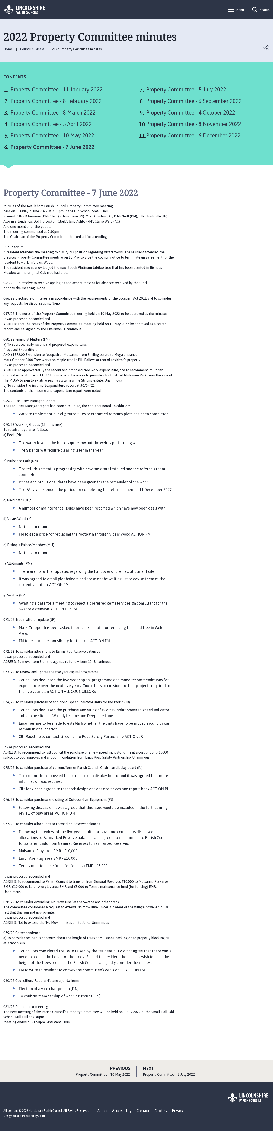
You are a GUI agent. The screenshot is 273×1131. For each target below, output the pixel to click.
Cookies (160, 1111)
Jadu (41, 1116)
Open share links (266, 47)
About (102, 1111)
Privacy (177, 1111)
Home (8, 49)
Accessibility (121, 1111)
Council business (32, 49)
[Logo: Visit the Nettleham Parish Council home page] (24, 10)
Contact (142, 1111)
